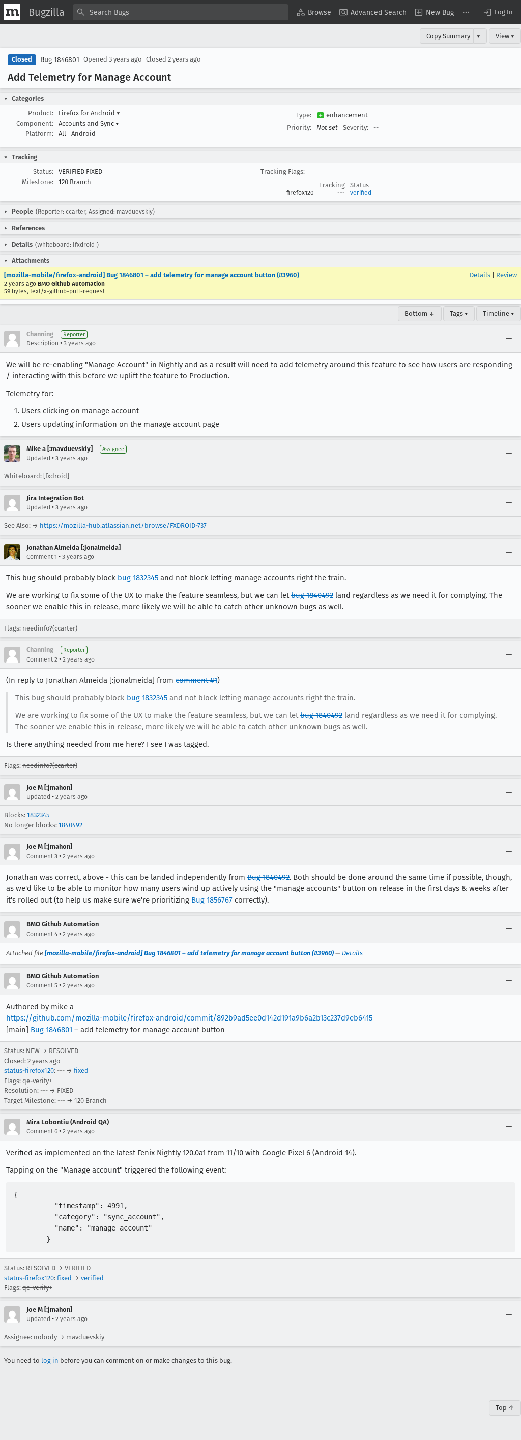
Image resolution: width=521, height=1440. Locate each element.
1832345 (38, 815)
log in (50, 1360)
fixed (81, 1070)
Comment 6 (41, 1131)
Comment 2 (41, 659)
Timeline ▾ (498, 313)
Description (42, 343)
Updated (38, 458)
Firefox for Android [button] (89, 113)
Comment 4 (41, 934)
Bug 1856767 (212, 900)
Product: (40, 113)
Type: (303, 115)
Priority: (299, 127)
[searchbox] (180, 12)
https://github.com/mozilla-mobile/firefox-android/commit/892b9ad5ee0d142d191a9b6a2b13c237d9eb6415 (189, 1018)
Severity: (355, 127)
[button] (497, 12)
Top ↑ (505, 1408)
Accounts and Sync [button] (89, 123)
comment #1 (196, 680)
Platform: (39, 133)
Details (480, 275)
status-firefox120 (29, 1070)
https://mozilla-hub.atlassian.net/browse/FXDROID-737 (123, 525)
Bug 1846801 (59, 59)
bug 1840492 (312, 595)
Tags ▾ (459, 313)
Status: (43, 171)
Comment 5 (41, 985)
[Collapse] (509, 339)
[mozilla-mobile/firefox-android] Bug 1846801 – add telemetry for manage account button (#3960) (151, 275)
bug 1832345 (138, 577)
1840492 (70, 825)
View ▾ (505, 36)
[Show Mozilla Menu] (12, 12)
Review (506, 275)
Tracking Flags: (282, 171)
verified (360, 192)
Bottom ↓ (419, 313)
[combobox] (180, 12)
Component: (34, 123)
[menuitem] (314, 12)
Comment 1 (41, 556)
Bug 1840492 (268, 877)
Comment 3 (41, 856)
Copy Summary (448, 36)
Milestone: (37, 182)
